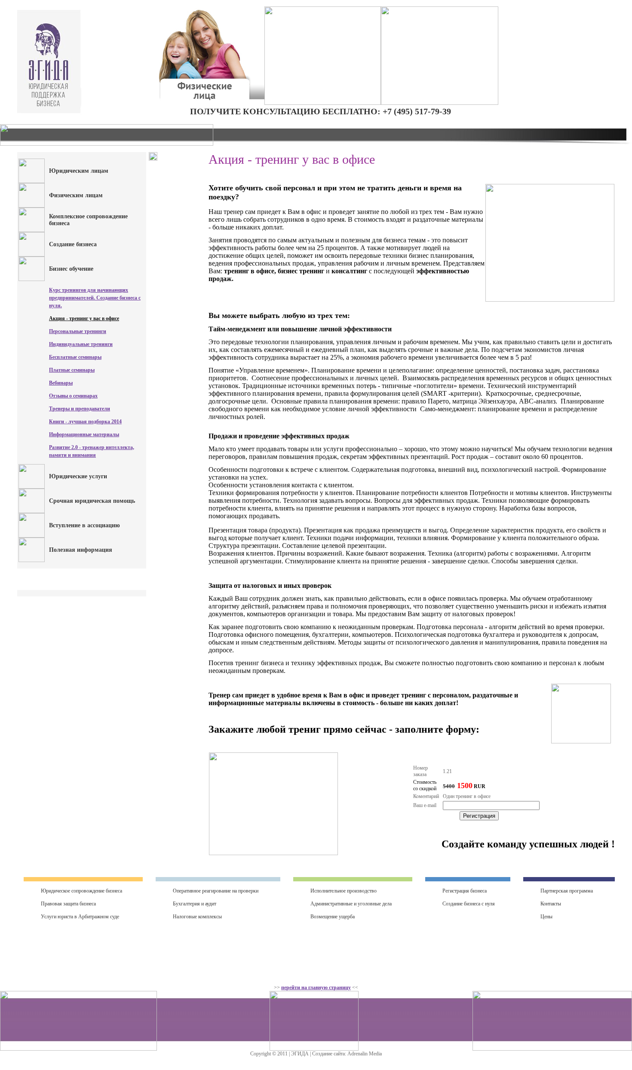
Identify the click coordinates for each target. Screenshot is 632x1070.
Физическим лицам (76, 195)
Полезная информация (80, 550)
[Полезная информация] (31, 560)
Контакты (550, 904)
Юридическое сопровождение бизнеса (81, 891)
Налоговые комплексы (197, 917)
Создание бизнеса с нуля (468, 904)
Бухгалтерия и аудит (194, 904)
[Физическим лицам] (31, 206)
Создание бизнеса (73, 244)
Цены (546, 917)
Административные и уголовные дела (351, 904)
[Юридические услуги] (31, 487)
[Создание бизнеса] (31, 255)
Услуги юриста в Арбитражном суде (80, 917)
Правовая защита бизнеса (68, 904)
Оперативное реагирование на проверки (215, 891)
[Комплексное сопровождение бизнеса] (31, 230)
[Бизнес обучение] (31, 279)
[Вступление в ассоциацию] (31, 536)
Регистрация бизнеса (464, 891)
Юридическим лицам (78, 171)
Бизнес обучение (71, 269)
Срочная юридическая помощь (92, 501)
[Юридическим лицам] (31, 181)
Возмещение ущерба (332, 917)
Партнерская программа (566, 891)
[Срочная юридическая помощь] (31, 511)
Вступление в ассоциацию (84, 525)
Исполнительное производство (343, 891)
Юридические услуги (78, 476)
